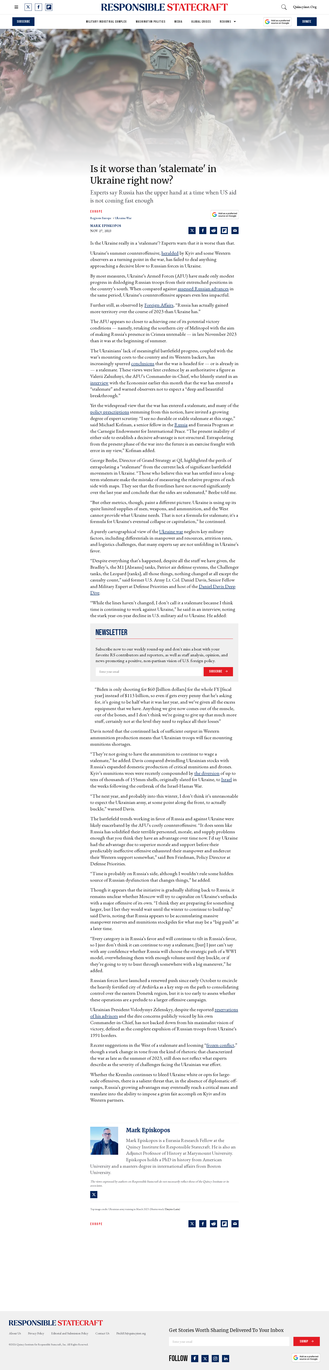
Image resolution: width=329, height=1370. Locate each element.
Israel (226, 779)
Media (178, 22)
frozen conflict (220, 1045)
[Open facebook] (38, 7)
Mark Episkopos (105, 226)
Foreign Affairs (158, 305)
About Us (15, 1333)
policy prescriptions (109, 412)
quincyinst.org (305, 6)
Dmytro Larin (172, 1209)
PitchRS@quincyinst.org (131, 1333)
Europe (96, 211)
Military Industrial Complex (106, 22)
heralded (170, 253)
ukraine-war (123, 218)
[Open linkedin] (225, 1358)
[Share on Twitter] (192, 230)
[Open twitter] (28, 7)
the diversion (207, 773)
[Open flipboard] (48, 7)
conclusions (142, 363)
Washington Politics (151, 22)
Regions (225, 22)
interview (99, 382)
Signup (304, 1341)
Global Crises (201, 22)
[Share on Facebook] (202, 230)
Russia (181, 424)
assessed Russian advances (203, 288)
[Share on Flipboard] (224, 230)
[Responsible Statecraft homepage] (56, 1322)
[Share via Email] (235, 230)
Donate (306, 21)
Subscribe (23, 21)
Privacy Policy (36, 1333)
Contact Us (102, 1333)
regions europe (101, 218)
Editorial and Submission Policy (69, 1333)
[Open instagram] (215, 1358)
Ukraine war (171, 531)
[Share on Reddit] (213, 230)
